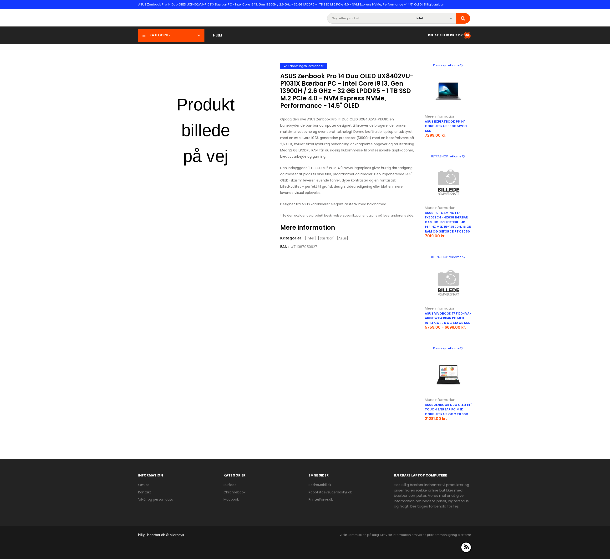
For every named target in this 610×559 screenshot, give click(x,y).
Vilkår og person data (155, 499)
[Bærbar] (326, 238)
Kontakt (144, 492)
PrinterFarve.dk (321, 499)
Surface (230, 484)
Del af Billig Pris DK (445, 35)
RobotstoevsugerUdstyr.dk (330, 492)
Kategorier (160, 35)
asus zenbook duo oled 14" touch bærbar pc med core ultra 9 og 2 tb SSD (448, 409)
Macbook (231, 499)
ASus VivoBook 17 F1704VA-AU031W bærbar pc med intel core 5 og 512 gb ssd (448, 318)
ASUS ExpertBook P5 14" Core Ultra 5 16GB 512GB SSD (446, 126)
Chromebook (234, 492)
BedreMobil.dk (320, 484)
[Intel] (310, 238)
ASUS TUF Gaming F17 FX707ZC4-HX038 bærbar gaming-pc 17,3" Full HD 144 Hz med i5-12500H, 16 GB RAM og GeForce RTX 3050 (448, 222)
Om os (143, 484)
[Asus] (342, 238)
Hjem (217, 35)
